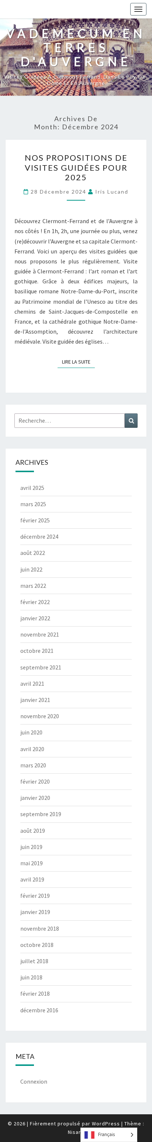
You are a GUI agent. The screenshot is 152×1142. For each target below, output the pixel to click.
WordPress (106, 1123)
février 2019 (35, 895)
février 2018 (35, 993)
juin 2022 (31, 569)
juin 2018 (31, 977)
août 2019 (32, 830)
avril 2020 (32, 749)
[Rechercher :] (76, 420)
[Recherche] (131, 420)
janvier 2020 (35, 797)
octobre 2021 (36, 650)
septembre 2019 (40, 814)
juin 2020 (31, 732)
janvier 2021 (35, 699)
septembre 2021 (40, 667)
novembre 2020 (39, 716)
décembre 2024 (39, 536)
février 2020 (35, 781)
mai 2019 (31, 863)
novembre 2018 (39, 928)
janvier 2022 (35, 618)
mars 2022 (33, 585)
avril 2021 (32, 683)
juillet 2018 (34, 961)
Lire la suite (78, 360)
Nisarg (76, 1132)
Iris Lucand (111, 191)
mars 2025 (33, 504)
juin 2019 (31, 846)
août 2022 (32, 552)
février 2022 (35, 602)
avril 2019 (32, 879)
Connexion (33, 1081)
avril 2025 (32, 487)
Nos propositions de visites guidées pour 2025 (76, 167)
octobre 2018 (36, 944)
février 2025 (35, 520)
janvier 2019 (35, 912)
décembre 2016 (39, 1010)
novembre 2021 (39, 634)
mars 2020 (33, 765)
